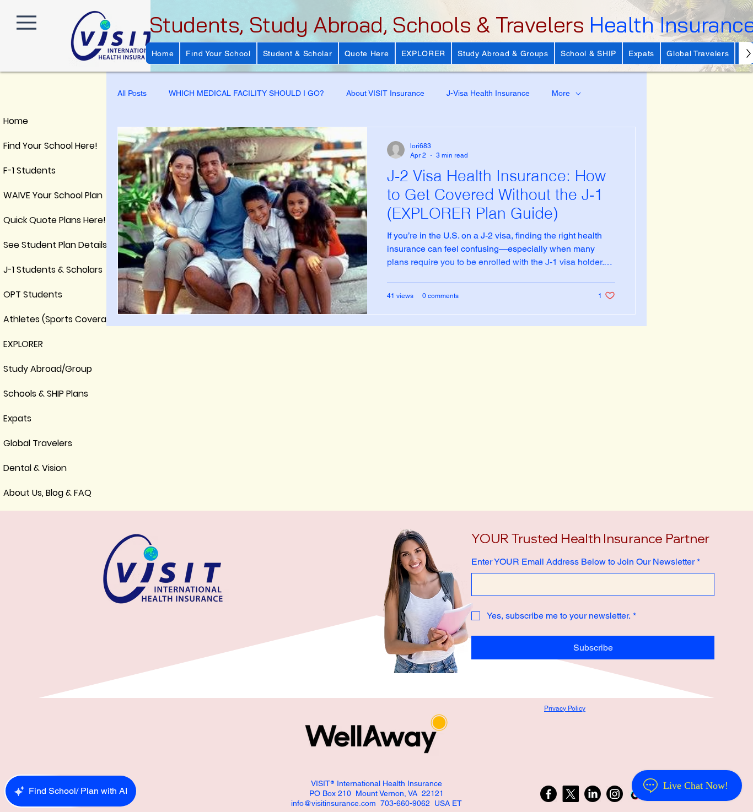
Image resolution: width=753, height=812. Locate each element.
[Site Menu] (26, 22)
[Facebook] (548, 794)
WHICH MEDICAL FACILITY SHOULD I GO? (246, 93)
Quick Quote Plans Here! (29, 220)
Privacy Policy (564, 708)
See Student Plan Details (29, 245)
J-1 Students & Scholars (29, 269)
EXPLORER (23, 344)
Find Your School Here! (29, 145)
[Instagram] (614, 794)
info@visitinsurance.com (333, 803)
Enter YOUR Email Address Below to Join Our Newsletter (585, 561)
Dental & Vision (29, 468)
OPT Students (29, 294)
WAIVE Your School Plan (29, 195)
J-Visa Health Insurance (488, 93)
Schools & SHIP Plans (29, 393)
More (561, 93)
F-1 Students (29, 170)
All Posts (132, 93)
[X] (570, 794)
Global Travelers (29, 443)
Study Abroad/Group (29, 368)
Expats (17, 418)
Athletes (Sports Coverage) (29, 319)
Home (15, 121)
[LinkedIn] (592, 794)
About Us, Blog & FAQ (29, 492)
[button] (218, 53)
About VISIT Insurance (385, 93)
